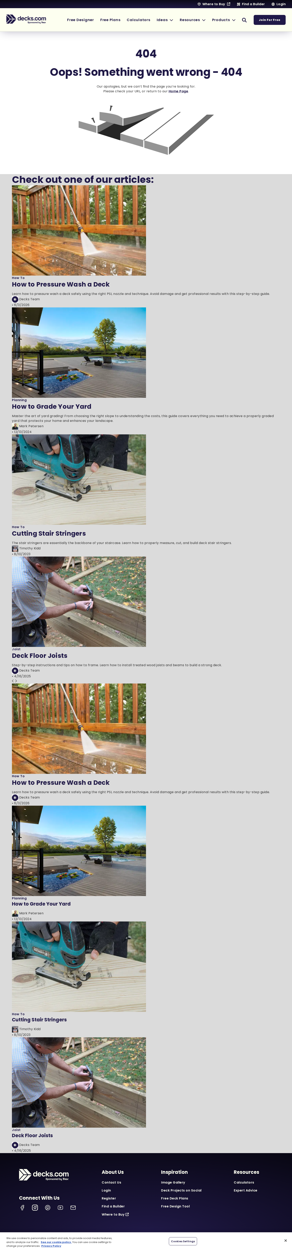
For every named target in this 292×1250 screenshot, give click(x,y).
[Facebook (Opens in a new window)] (22, 1207)
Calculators (244, 1182)
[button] (165, 20)
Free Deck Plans (174, 1198)
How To (18, 278)
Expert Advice (245, 1190)
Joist (16, 649)
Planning (19, 400)
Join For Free (269, 20)
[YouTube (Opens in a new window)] (60, 1207)
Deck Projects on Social (181, 1190)
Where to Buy (113, 1214)
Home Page (178, 91)
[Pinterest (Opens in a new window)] (47, 1207)
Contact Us (111, 1182)
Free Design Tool (175, 1206)
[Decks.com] (26, 19)
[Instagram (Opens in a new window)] (35, 1207)
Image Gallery (173, 1182)
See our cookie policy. (56, 1242)
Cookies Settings (183, 1241)
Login (106, 1190)
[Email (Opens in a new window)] (73, 1207)
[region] (146, 1241)
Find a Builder (113, 1206)
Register (109, 1198)
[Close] (285, 1240)
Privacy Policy (51, 1246)
